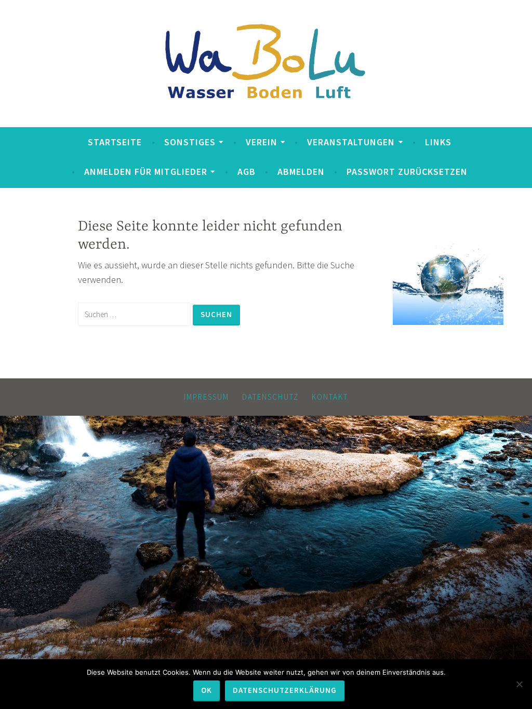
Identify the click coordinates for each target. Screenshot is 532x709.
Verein (261, 142)
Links (438, 142)
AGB (246, 172)
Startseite (115, 142)
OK (206, 690)
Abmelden (301, 172)
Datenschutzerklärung (285, 690)
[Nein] (519, 684)
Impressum (206, 397)
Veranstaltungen (351, 142)
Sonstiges (190, 142)
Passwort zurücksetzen (407, 172)
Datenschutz (270, 397)
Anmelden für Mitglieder (145, 172)
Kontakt (330, 397)
